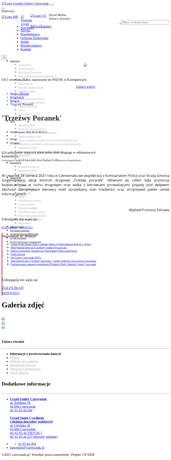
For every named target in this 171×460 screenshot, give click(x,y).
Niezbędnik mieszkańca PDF (32, 215)
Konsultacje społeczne (29, 166)
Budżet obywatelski (27, 208)
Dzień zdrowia (18, 254)
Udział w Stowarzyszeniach (31, 98)
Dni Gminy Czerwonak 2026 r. (26, 257)
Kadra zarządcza (26, 68)
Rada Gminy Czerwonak (30, 72)
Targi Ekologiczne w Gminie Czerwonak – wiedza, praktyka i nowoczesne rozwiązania (53, 261)
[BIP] (11, 18)
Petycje (21, 110)
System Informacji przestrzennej (25, 241)
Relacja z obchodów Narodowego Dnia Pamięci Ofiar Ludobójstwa (44, 250)
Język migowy (19, 372)
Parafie (21, 196)
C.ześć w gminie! (26, 204)
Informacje (17, 97)
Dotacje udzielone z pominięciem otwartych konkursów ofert (47, 140)
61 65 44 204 (27, 444)
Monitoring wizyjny (23, 365)
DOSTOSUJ (26, 227)
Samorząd (15, 61)
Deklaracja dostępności (25, 369)
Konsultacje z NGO (27, 147)
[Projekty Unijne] (39, 18)
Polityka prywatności (24, 361)
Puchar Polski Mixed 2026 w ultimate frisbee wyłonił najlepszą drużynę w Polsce (51, 244)
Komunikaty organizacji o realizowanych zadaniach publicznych (49, 144)
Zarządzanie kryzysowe (29, 200)
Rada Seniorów (25, 83)
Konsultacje (15, 162)
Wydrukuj (15, 142)
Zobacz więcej (85, 87)
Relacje (15, 100)
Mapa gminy (24, 223)
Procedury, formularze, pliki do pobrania (38, 159)
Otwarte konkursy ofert (29, 136)
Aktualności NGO (26, 125)
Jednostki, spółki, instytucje (31, 102)
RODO (15, 357)
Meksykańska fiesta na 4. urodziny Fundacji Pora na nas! (39, 247)
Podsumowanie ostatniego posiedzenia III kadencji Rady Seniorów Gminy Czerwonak (53, 264)
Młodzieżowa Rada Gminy (31, 87)
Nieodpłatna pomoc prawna (31, 211)
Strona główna (19, 93)
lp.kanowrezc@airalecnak (27, 447)
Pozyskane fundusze (20, 230)
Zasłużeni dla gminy (28, 106)
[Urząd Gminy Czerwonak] (25, 3)
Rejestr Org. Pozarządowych (32, 128)
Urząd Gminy (24, 64)
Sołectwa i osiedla (26, 91)
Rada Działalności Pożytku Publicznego (37, 76)
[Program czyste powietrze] (25, 19)
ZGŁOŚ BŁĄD (9, 227)
